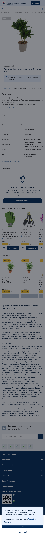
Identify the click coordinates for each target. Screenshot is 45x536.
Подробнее (32, 519)
